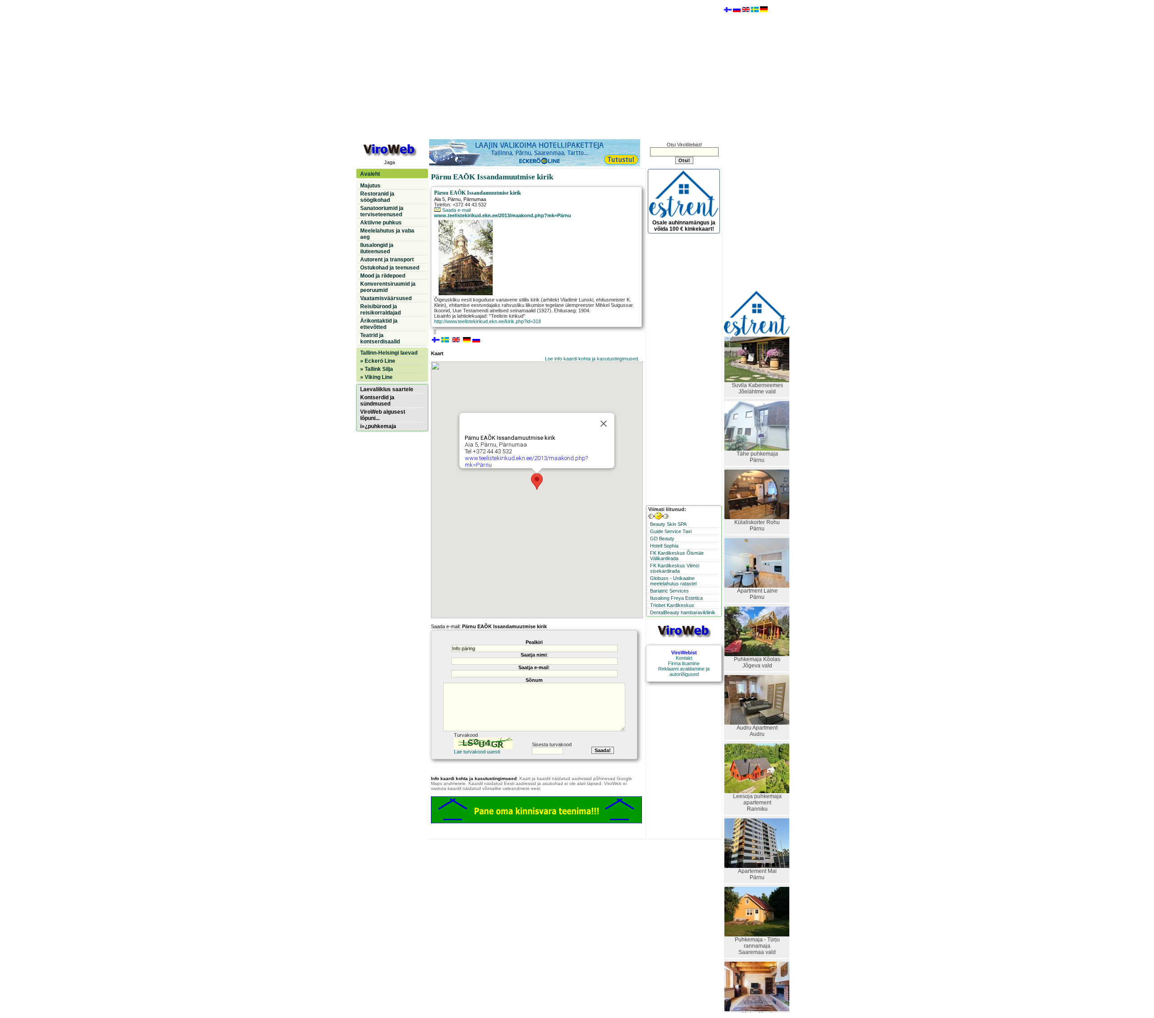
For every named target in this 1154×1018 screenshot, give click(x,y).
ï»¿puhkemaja (378, 426)
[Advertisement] (538, 69)
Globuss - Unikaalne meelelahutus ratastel (673, 580)
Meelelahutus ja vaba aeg (387, 234)
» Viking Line (376, 377)
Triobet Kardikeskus (672, 605)
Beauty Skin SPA (668, 524)
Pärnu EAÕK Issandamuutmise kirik (477, 193)
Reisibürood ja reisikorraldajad (380, 309)
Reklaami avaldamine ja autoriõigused (684, 671)
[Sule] (603, 423)
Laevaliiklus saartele (386, 389)
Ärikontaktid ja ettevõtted (379, 324)
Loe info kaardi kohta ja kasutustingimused (591, 358)
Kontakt (684, 658)
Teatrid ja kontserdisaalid (380, 338)
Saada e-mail (456, 210)
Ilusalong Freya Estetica (676, 598)
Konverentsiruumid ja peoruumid (388, 287)
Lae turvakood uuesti (477, 751)
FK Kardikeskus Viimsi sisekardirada (674, 568)
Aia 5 (439, 199)
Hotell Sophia (664, 545)
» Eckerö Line (377, 361)
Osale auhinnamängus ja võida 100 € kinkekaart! (683, 225)
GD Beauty (662, 538)
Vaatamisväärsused (386, 298)
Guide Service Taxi (670, 531)
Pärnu (454, 199)
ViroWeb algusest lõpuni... (382, 415)
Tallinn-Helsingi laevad (388, 353)
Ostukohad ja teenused (389, 268)
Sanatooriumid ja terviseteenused (381, 211)
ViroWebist (684, 652)
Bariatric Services (669, 590)
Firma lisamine (684, 663)
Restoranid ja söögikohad (377, 197)
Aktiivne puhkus (381, 222)
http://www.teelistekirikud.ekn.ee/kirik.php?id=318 (487, 321)
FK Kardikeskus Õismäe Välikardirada (677, 555)
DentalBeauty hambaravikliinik (682, 612)
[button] (537, 481)
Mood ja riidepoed (382, 276)
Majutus (370, 186)
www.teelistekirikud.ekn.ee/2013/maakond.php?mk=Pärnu (502, 215)
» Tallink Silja (376, 369)
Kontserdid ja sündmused (377, 400)
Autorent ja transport (387, 259)
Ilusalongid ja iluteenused (377, 248)
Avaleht (370, 174)
